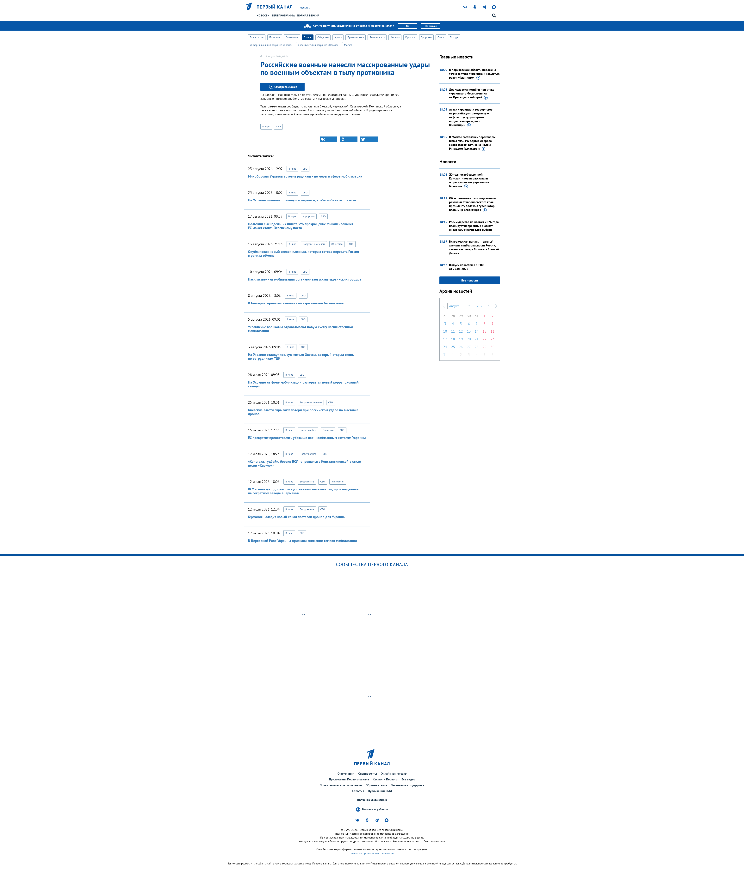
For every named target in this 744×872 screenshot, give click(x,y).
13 (469, 331)
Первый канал (275, 7)
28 (453, 316)
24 (445, 347)
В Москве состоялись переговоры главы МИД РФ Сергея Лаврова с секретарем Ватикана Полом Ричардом (472, 142)
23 (492, 339)
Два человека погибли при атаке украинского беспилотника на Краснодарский (471, 93)
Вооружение (307, 481)
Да (407, 26)
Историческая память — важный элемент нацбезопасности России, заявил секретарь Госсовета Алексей (474, 247)
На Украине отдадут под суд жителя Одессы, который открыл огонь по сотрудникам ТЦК (301, 356)
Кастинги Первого (385, 779)
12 (461, 331)
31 (477, 316)
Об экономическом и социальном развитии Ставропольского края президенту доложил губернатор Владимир (472, 204)
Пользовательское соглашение (341, 785)
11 (453, 331)
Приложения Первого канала (349, 779)
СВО (278, 126)
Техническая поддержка (407, 785)
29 (461, 316)
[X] (369, 139)
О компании (346, 773)
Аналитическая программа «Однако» (318, 45)
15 (485, 331)
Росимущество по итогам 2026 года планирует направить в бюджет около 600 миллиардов (474, 226)
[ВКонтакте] (328, 139)
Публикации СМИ (380, 791)
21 (477, 339)
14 (477, 331)
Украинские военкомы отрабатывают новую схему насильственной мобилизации (300, 329)
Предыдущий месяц (443, 306)
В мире (308, 37)
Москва (348, 45)
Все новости (257, 37)
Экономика (292, 37)
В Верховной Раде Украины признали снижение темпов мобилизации (302, 540)
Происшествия (355, 37)
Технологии (337, 481)
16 (492, 331)
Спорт (440, 37)
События (358, 791)
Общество (323, 37)
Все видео (408, 779)
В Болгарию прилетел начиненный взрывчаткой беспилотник (296, 303)
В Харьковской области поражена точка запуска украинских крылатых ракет (474, 73)
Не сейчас (431, 26)
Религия (395, 37)
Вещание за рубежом (375, 809)
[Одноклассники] (348, 139)
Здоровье (426, 37)
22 (485, 339)
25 (453, 347)
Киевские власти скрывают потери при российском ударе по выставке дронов (303, 412)
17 (445, 339)
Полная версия (308, 15)
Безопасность (377, 37)
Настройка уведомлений (372, 799)
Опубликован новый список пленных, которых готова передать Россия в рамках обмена (303, 253)
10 (445, 331)
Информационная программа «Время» (271, 45)
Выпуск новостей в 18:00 (466, 267)
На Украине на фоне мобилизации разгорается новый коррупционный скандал (303, 384)
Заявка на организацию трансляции (372, 853)
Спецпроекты (367, 773)
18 (453, 339)
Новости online (308, 430)
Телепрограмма (283, 15)
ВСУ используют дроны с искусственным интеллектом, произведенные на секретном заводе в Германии (303, 491)
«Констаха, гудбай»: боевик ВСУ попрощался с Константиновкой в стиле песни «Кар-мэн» (304, 463)
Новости (263, 15)
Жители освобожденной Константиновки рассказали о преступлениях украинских (469, 180)
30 (469, 316)
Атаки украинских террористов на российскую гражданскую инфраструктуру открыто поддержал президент (471, 117)
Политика (274, 37)
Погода (454, 37)
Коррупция (309, 216)
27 (445, 316)
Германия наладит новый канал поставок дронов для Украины (296, 517)
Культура (410, 37)
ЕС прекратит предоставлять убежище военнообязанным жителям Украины (307, 437)
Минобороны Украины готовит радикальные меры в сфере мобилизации (305, 176)
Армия (338, 37)
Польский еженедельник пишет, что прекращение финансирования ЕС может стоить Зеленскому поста (300, 226)
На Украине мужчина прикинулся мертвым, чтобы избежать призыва (302, 200)
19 (461, 339)
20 (469, 339)
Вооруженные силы (314, 244)
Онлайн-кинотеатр (394, 773)
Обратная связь (376, 785)
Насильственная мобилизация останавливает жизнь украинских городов (304, 279)
